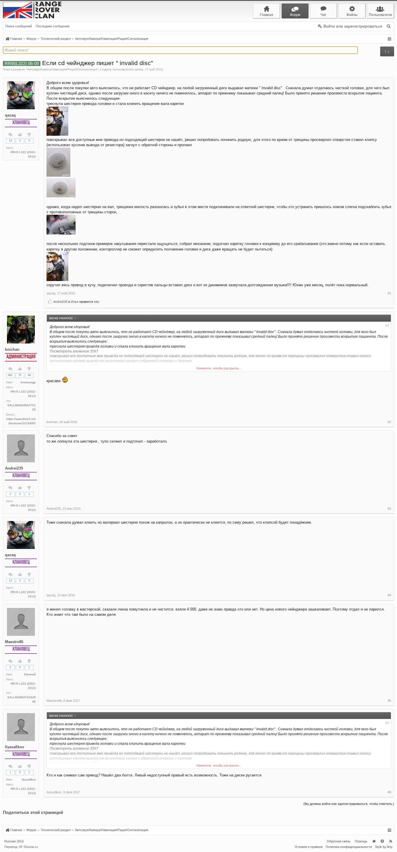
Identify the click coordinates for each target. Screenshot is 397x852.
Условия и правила (309, 847)
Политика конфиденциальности (349, 847)
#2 (389, 422)
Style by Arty (384, 847)
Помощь (361, 841)
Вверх (382, 841)
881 (10, 375)
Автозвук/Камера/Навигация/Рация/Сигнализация (62, 69)
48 (29, 375)
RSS (391, 841)
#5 (389, 700)
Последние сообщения (52, 26)
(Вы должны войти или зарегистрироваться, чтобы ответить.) (348, 804)
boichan (12, 349)
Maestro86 (14, 642)
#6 (389, 792)
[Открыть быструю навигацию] (389, 39)
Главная (374, 841)
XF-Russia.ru (28, 847)
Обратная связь (338, 841)
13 (10, 140)
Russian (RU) (14, 841)
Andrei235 (60, 301)
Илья (74, 301)
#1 (389, 293)
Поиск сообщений (18, 26)
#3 (389, 508)
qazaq (139, 69)
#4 (389, 595)
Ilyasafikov (14, 747)
